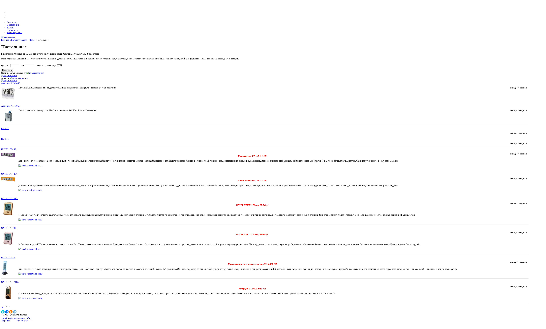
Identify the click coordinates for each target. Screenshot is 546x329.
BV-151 (5, 128)
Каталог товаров (19, 40)
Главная (5, 40)
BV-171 (5, 139)
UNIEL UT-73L (8, 228)
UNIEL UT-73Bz (9, 198)
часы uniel (32, 165)
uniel (23, 165)
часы (40, 165)
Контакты (11, 22)
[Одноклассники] (11, 311)
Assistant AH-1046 (10, 83)
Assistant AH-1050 (10, 106)
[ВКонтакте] (7, 311)
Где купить (12, 30)
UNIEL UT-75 (8, 257)
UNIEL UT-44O (9, 174)
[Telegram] (14, 311)
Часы (31, 40)
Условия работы (14, 32)
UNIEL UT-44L (8, 149)
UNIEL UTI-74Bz (10, 282)
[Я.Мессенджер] (3, 311)
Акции (10, 27)
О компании (13, 25)
